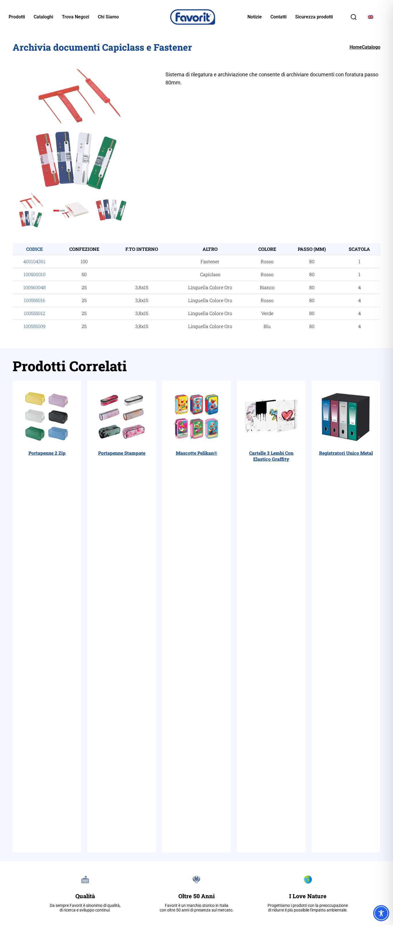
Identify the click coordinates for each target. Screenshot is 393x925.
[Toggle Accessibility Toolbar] (381, 913)
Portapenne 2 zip (47, 453)
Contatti (278, 17)
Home (356, 47)
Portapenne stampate (121, 453)
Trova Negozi (75, 17)
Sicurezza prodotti (314, 17)
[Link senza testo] (353, 19)
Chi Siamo (108, 17)
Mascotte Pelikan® (196, 453)
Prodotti (17, 17)
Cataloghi (43, 17)
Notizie (254, 17)
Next (159, 128)
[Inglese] (370, 17)
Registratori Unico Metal (346, 453)
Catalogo (371, 47)
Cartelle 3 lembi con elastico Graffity (271, 456)
